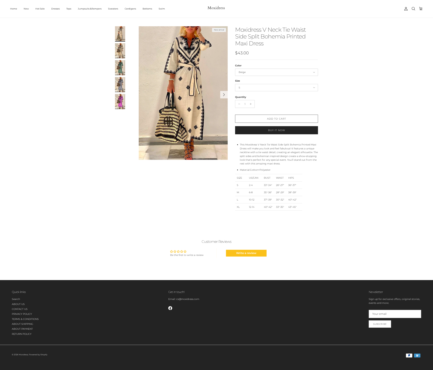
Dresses (55, 8)
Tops (68, 8)
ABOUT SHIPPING (22, 323)
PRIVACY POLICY (22, 313)
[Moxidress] (216, 8)
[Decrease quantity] (238, 104)
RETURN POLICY (21, 333)
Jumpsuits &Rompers (89, 8)
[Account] (405, 9)
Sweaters (113, 8)
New (26, 8)
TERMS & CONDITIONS (25, 319)
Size (237, 80)
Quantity (240, 97)
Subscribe (380, 324)
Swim (162, 8)
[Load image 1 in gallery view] (183, 93)
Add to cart (276, 118)
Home (13, 8)
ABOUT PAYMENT (22, 328)
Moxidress (23, 354)
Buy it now (276, 130)
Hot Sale (40, 8)
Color (238, 65)
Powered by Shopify (38, 354)
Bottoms (147, 8)
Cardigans (130, 8)
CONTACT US (20, 309)
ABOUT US (18, 304)
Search (16, 299)
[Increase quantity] (252, 104)
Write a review (246, 253)
